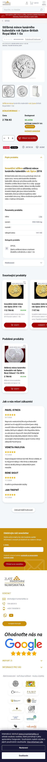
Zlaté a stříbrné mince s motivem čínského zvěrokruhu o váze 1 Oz (22, 251)
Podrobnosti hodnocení (33, 39)
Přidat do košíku (29, 138)
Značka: (12, 45)
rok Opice (32, 103)
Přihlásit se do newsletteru (14, 564)
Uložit (7, 147)
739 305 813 (12, 604)
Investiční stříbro (14, 168)
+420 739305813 (13, 608)
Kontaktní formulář (14, 623)
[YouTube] (11, 615)
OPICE (12, 246)
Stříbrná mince (7, 103)
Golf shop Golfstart (24, 676)
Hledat (41, 10)
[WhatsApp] (4, 615)
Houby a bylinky (38, 676)
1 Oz (40, 217)
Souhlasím (23, 755)
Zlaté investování (9, 676)
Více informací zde (35, 742)
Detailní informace (9, 111)
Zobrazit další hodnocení (23, 510)
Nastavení (23, 748)
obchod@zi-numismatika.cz (17, 599)
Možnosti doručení (32, 131)
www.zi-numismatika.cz (29, 734)
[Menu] (44, 3)
